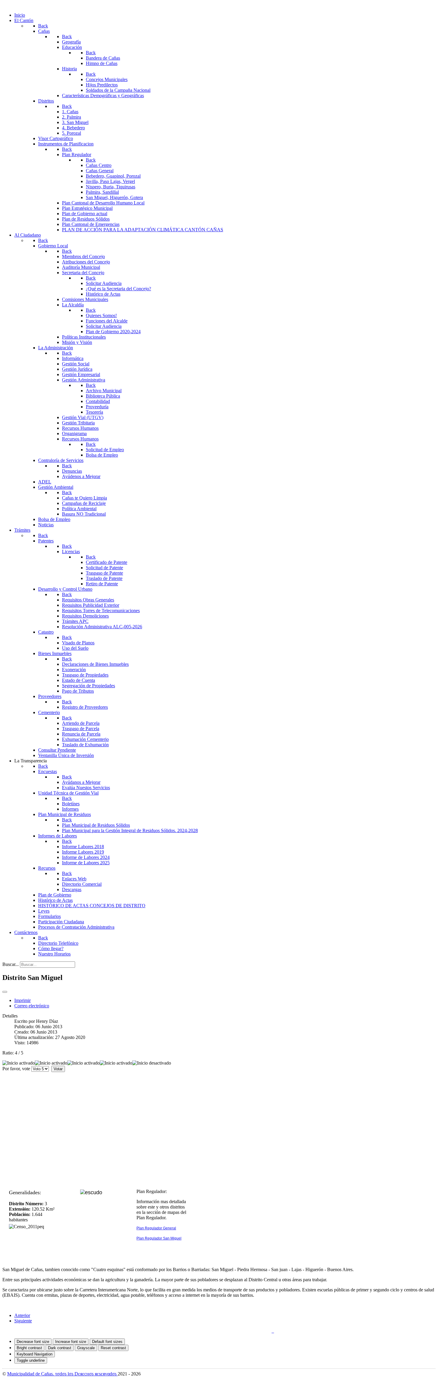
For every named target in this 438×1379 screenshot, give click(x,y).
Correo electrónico (31, 1005)
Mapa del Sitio (223, 1330)
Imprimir (22, 1000)
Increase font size (70, 1341)
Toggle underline (31, 1360)
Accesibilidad (256, 1330)
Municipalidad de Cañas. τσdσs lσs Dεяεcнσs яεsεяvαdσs (62, 1373)
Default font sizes (107, 1341)
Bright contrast (29, 1348)
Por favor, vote (16, 1068)
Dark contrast (59, 1348)
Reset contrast (113, 1348)
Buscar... (10, 964)
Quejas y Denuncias (185, 1330)
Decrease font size (33, 1341)
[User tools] (4, 992)
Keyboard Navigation (34, 1354)
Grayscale (86, 1348)
